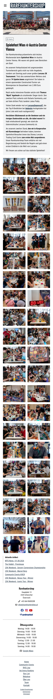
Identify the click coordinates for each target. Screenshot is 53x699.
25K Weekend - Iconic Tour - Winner (19, 581)
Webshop (26, 676)
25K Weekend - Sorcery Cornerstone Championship (25, 568)
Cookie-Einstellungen (26, 689)
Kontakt (26, 685)
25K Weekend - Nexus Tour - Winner (19, 578)
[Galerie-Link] (26, 23)
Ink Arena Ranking (26, 670)
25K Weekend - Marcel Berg (16, 571)
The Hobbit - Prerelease (14, 564)
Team (26, 682)
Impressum (26, 694)
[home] (27, 5)
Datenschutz (26, 692)
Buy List (26, 673)
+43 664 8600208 (28, 601)
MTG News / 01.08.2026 (14, 561)
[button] (5, 5)
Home (26, 662)
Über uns (26, 679)
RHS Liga (26, 668)
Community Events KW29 (15, 574)
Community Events (26, 665)
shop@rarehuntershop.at (28, 605)
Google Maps (28, 651)
